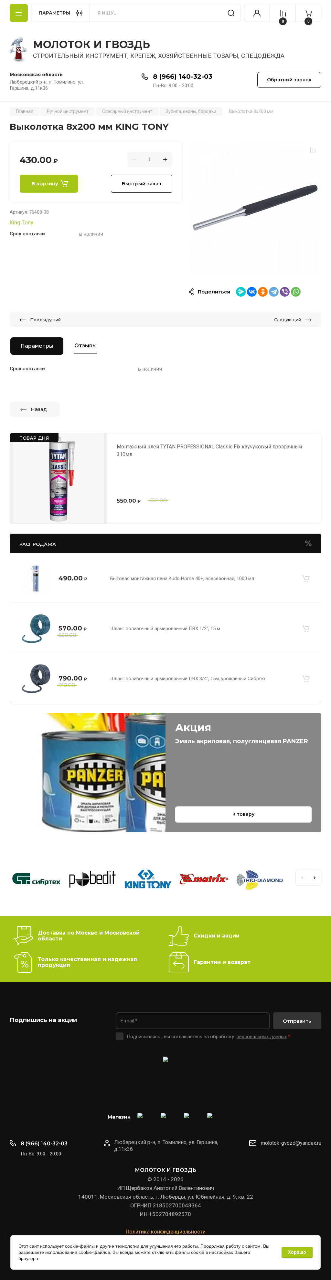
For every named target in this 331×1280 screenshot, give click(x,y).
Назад (39, 409)
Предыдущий (45, 319)
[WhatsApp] (296, 292)
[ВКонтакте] (252, 292)
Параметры (36, 346)
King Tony (21, 222)
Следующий (287, 319)
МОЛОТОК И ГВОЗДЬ (91, 44)
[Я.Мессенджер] (241, 292)
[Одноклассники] (263, 292)
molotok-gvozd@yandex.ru (291, 1143)
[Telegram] (274, 292)
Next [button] (314, 878)
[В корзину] (305, 578)
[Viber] (285, 292)
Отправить (297, 1021)
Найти (231, 13)
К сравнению (312, 150)
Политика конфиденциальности (166, 1231)
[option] (255, 208)
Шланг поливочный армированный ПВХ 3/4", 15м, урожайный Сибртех (187, 678)
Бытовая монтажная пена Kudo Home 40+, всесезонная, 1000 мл (182, 578)
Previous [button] (301, 878)
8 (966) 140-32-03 (182, 76)
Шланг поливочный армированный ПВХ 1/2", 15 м (165, 628)
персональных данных (262, 1036)
